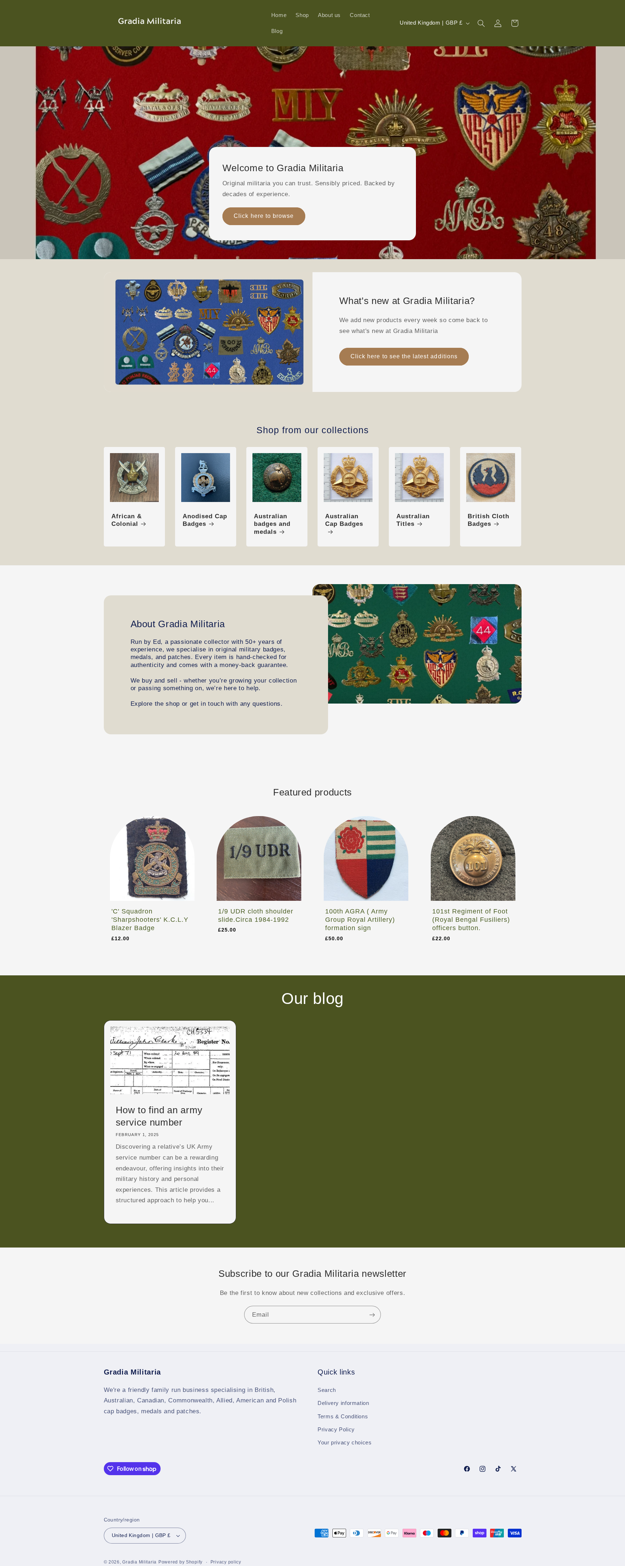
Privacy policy (226, 1562)
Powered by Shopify (180, 1562)
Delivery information (343, 1403)
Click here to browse (264, 216)
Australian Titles (413, 520)
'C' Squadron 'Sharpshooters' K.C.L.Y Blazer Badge (149, 920)
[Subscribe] (372, 1315)
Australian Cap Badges (344, 520)
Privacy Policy (336, 1429)
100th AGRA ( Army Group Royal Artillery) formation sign (360, 920)
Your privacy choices (345, 1443)
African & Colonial (126, 520)
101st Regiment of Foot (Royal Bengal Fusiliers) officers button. (471, 920)
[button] (481, 23)
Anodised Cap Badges (205, 520)
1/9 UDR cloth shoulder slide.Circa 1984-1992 (255, 915)
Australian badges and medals (272, 524)
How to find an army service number (159, 1116)
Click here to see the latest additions (404, 356)
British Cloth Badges (488, 520)
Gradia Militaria (139, 1562)
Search (327, 1390)
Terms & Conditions (343, 1416)
